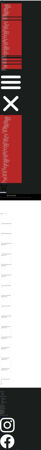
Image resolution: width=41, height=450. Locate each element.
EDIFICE (5, 135)
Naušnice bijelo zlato (6, 12)
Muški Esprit (5, 167)
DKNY (3, 30)
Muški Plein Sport (6, 44)
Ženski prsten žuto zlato (8, 117)
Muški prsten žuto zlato (7, 5)
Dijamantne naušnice (5, 17)
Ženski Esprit (5, 54)
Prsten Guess (5, 178)
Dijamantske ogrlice (5, 130)
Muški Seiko (5, 158)
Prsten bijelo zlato (6, 123)
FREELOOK (4, 150)
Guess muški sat (6, 151)
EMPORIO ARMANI (5, 143)
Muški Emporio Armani (6, 31)
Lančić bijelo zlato (6, 126)
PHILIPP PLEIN (4, 154)
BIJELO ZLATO (4, 10)
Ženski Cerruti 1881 (6, 26)
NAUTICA (4, 41)
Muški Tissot (5, 163)
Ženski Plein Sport (6, 157)
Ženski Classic (6, 22)
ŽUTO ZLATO (4, 3)
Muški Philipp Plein (6, 42)
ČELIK (2, 176)
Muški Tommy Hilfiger (6, 165)
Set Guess (5, 179)
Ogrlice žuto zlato (6, 121)
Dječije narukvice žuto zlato (8, 119)
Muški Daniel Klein (6, 28)
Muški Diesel (5, 142)
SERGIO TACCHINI (5, 161)
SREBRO (2, 170)
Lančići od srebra (4, 60)
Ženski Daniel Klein (6, 140)
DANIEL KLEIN (4, 27)
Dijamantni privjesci (5, 19)
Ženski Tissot (5, 51)
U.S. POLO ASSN (5, 32)
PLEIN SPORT (4, 43)
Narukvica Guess (6, 67)
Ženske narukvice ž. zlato (8, 6)
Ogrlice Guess (5, 66)
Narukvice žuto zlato (6, 118)
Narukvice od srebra (5, 59)
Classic (5, 21)
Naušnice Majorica (5, 63)
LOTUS (3, 68)
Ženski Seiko (5, 46)
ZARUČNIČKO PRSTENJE (6, 14)
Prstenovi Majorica (5, 62)
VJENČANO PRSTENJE (3, 169)
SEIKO (3, 45)
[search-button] (6, 192)
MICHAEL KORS (4, 153)
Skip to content (1, 0)
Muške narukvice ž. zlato (8, 7)
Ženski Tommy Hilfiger (6, 53)
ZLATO (2, 115)
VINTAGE (5, 23)
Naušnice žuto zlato (6, 9)
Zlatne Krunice (4, 56)
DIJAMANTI (2, 129)
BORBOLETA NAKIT (3, 69)
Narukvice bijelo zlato (6, 13)
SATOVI (2, 132)
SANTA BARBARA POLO (5, 159)
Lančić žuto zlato (6, 122)
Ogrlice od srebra (4, 58)
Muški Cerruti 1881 (6, 139)
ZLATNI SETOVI (4, 127)
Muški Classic (6, 134)
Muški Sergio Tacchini (6, 49)
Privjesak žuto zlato (6, 8)
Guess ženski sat (6, 39)
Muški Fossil (5, 37)
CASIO (3, 20)
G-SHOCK (5, 136)
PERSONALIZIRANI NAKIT (4, 182)
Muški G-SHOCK (7, 25)
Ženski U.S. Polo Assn (6, 33)
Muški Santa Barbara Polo (7, 47)
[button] (11, 93)
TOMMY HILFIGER (5, 52)
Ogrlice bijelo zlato (6, 125)
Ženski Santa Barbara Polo (7, 48)
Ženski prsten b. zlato (7, 11)
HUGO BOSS (4, 152)
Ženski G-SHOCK (7, 24)
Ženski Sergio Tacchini (6, 162)
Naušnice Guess (6, 65)
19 (1, 384)
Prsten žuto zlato (6, 116)
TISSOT (3, 50)
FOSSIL (3, 148)
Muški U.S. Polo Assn (6, 146)
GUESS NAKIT (4, 64)
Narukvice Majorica (5, 61)
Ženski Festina (5, 35)
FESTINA (4, 34)
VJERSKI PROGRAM (5, 15)
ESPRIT (3, 166)
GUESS (3, 38)
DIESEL (3, 29)
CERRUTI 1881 (4, 138)
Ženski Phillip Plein (6, 155)
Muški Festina (5, 147)
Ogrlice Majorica (4, 175)
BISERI (2, 173)
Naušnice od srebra (5, 171)
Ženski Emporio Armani (6, 144)
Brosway (4, 180)
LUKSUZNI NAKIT (5, 16)
